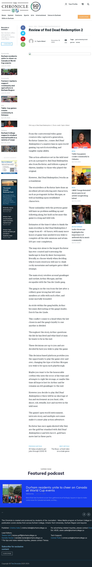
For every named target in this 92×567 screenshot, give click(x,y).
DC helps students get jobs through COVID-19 (37, 450)
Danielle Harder (8, 538)
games (72, 42)
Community (5, 53)
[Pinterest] (23, 39)
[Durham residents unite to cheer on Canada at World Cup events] (9, 72)
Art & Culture (77, 227)
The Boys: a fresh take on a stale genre (60, 450)
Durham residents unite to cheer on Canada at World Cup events (9, 59)
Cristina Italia (15, 528)
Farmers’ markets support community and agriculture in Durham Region (9, 85)
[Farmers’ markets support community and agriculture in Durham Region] (9, 99)
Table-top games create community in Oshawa (9, 111)
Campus (4, 130)
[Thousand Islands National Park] (9, 183)
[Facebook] (23, 27)
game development (81, 39)
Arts (2, 105)
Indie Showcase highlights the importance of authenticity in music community (81, 234)
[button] (88, 4)
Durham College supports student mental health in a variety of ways (9, 136)
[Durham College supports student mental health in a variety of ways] (9, 148)
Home (31, 26)
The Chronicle (16, 563)
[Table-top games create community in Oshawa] (9, 124)
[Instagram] (88, 514)
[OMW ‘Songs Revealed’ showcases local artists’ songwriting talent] (81, 175)
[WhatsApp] (23, 44)
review (78, 42)
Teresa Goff (6, 535)
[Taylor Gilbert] (32, 41)
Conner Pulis (55, 538)
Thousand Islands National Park (8, 190)
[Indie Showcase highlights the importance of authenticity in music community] (81, 214)
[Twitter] (23, 33)
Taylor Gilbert (41, 41)
